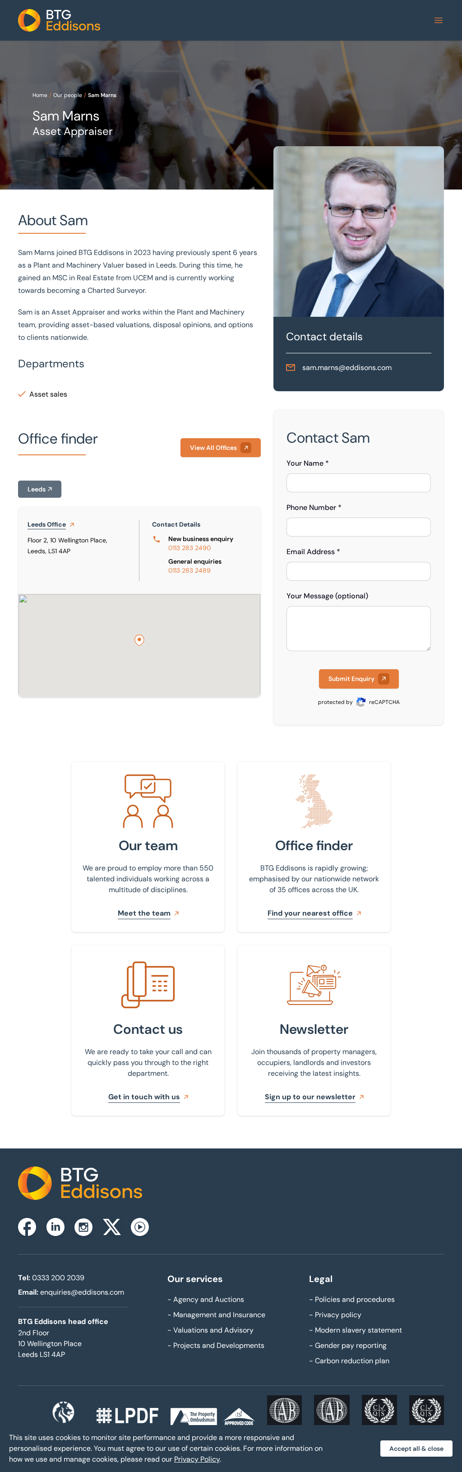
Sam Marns (102, 95)
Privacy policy (335, 1314)
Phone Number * (314, 507)
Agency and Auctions (205, 1299)
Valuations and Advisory (210, 1330)
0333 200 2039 (58, 1277)
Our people (67, 95)
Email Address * (313, 551)
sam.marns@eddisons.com (347, 367)
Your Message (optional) (327, 596)
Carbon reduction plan (349, 1361)
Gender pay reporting (348, 1345)
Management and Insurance (216, 1314)
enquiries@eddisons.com (82, 1292)
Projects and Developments (215, 1345)
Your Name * (307, 463)
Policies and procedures (352, 1299)
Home (39, 95)
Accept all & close (416, 1448)
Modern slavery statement (355, 1330)
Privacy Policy (197, 1459)
